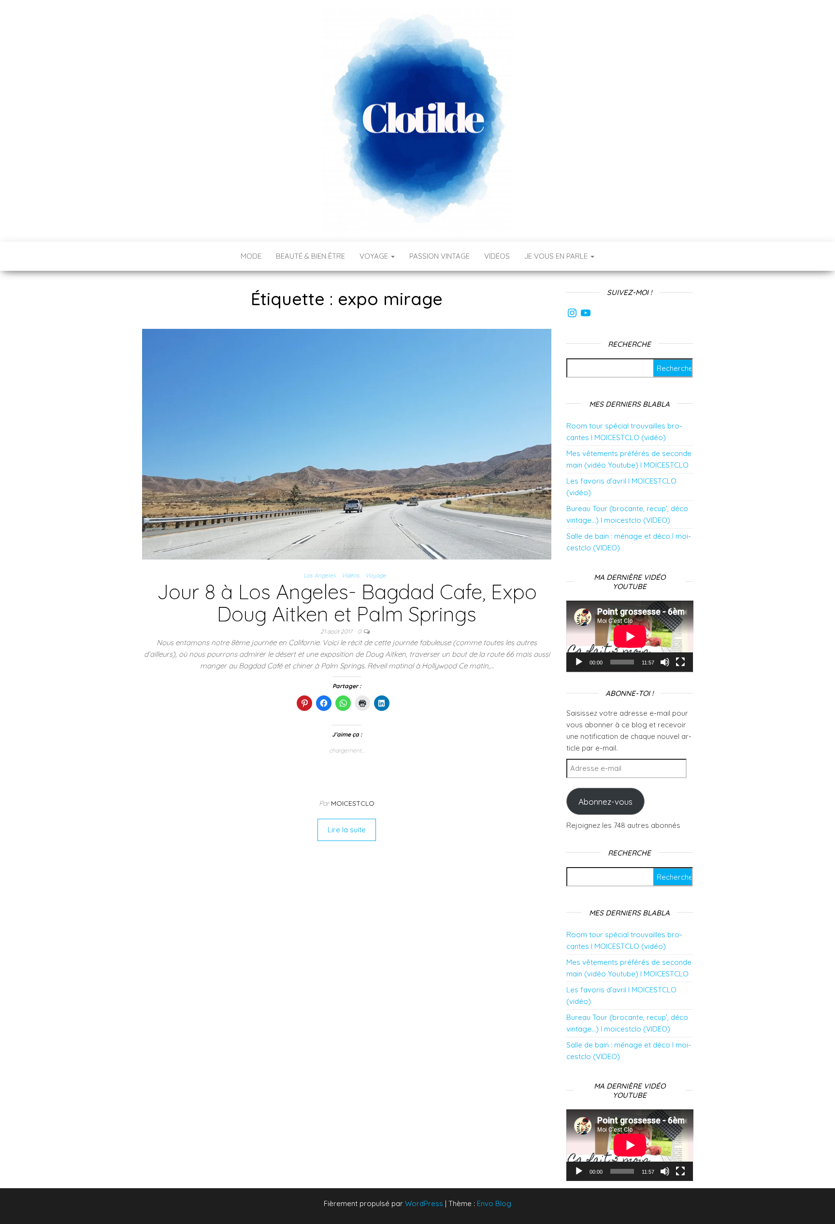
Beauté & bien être (310, 256)
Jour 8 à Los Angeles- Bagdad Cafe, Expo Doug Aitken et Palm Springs (347, 603)
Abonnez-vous (605, 801)
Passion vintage (439, 256)
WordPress (424, 1203)
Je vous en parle (557, 256)
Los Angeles (319, 575)
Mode (251, 256)
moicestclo (352, 803)
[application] (629, 636)
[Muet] (665, 662)
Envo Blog (494, 1203)
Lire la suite (347, 829)
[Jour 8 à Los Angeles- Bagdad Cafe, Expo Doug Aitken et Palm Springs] (346, 443)
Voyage (375, 256)
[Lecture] (579, 662)
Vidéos (497, 256)
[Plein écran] (680, 662)
